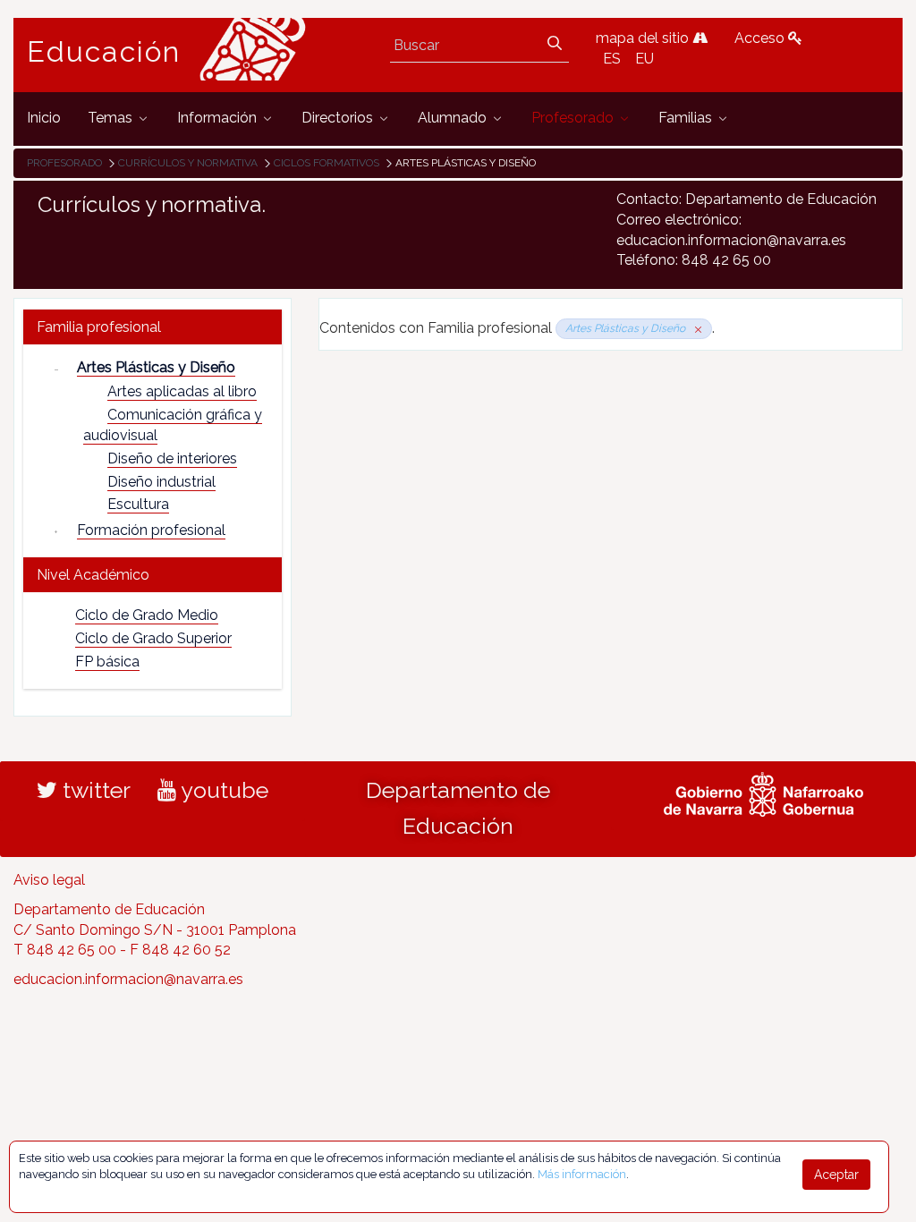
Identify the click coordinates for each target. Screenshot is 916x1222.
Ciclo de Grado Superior (153, 638)
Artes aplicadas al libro (182, 391)
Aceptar (836, 1174)
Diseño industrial (161, 481)
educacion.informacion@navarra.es (128, 979)
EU (644, 58)
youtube (222, 789)
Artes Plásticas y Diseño (156, 367)
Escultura (138, 504)
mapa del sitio (644, 38)
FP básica (107, 661)
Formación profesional (151, 530)
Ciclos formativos (326, 163)
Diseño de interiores (172, 458)
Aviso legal (49, 879)
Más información (582, 1174)
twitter (94, 789)
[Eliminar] (695, 328)
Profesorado (64, 163)
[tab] (152, 327)
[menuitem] (43, 118)
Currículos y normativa (188, 163)
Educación (104, 52)
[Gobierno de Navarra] (763, 791)
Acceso (761, 38)
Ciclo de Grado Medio (146, 615)
